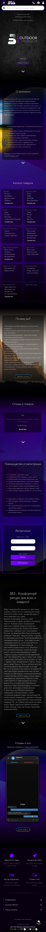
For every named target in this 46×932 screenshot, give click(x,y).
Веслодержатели (9, 256)
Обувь (5, 210)
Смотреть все (8, 203)
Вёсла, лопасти (9, 250)
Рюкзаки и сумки (31, 210)
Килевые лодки (31, 238)
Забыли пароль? (23, 554)
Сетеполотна (31, 268)
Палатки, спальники (10, 229)
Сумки (29, 212)
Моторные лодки (32, 235)
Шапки (29, 194)
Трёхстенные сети (9, 289)
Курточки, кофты (9, 198)
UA (15, 929)
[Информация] (38, 2)
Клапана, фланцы (9, 254)
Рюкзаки (29, 215)
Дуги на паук (31, 250)
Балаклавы (30, 198)
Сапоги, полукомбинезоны (12, 219)
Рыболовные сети (9, 285)
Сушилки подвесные (10, 235)
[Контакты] (33, 2)
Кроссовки (7, 217)
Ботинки (6, 215)
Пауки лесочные (32, 252)
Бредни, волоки (9, 271)
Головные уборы (31, 191)
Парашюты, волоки (9, 266)
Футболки (7, 200)
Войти (23, 557)
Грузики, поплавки (32, 273)
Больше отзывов (22, 829)
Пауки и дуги (30, 247)
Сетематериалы (31, 266)
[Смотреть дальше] (23, 73)
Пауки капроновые (33, 254)
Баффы (29, 196)
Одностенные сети (10, 287)
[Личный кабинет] (43, 2)
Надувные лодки (31, 229)
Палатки (7, 231)
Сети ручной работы (10, 294)
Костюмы (7, 194)
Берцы (6, 212)
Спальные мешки (9, 233)
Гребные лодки (31, 233)
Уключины (7, 252)
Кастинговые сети (9, 268)
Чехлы (29, 217)
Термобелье (8, 196)
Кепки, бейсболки (32, 200)
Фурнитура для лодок (10, 247)
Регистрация (23, 563)
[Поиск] (3, 8)
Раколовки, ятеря (31, 285)
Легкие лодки (31, 231)
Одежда (6, 191)
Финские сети (8, 291)
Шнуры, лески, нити (33, 271)
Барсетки (30, 219)
